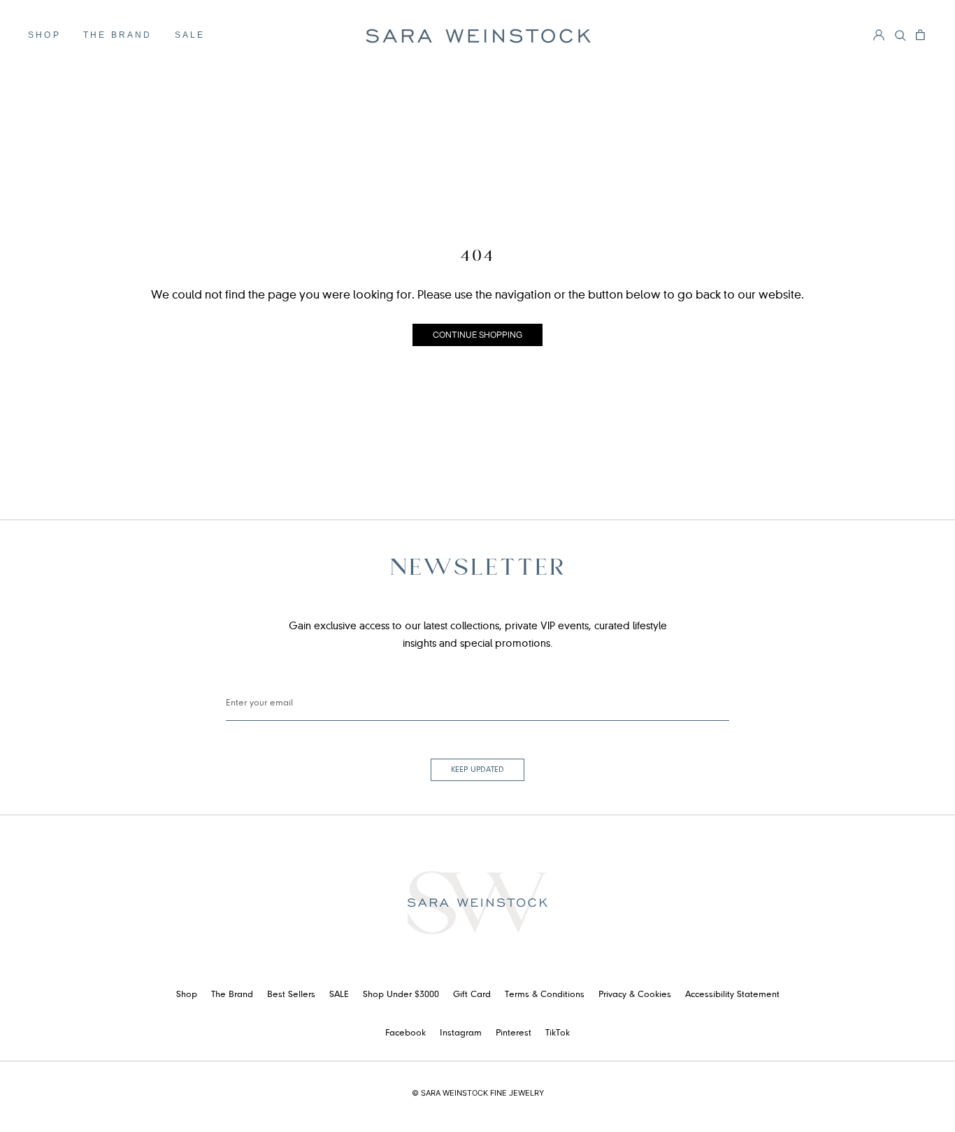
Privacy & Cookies (634, 995)
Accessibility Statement (732, 995)
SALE (190, 35)
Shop (44, 35)
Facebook (405, 1033)
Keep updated (477, 770)
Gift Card (472, 995)
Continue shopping (477, 334)
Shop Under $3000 (401, 995)
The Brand (117, 35)
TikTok (557, 1033)
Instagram (461, 1033)
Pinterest (513, 1033)
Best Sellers (291, 995)
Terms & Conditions (544, 995)
